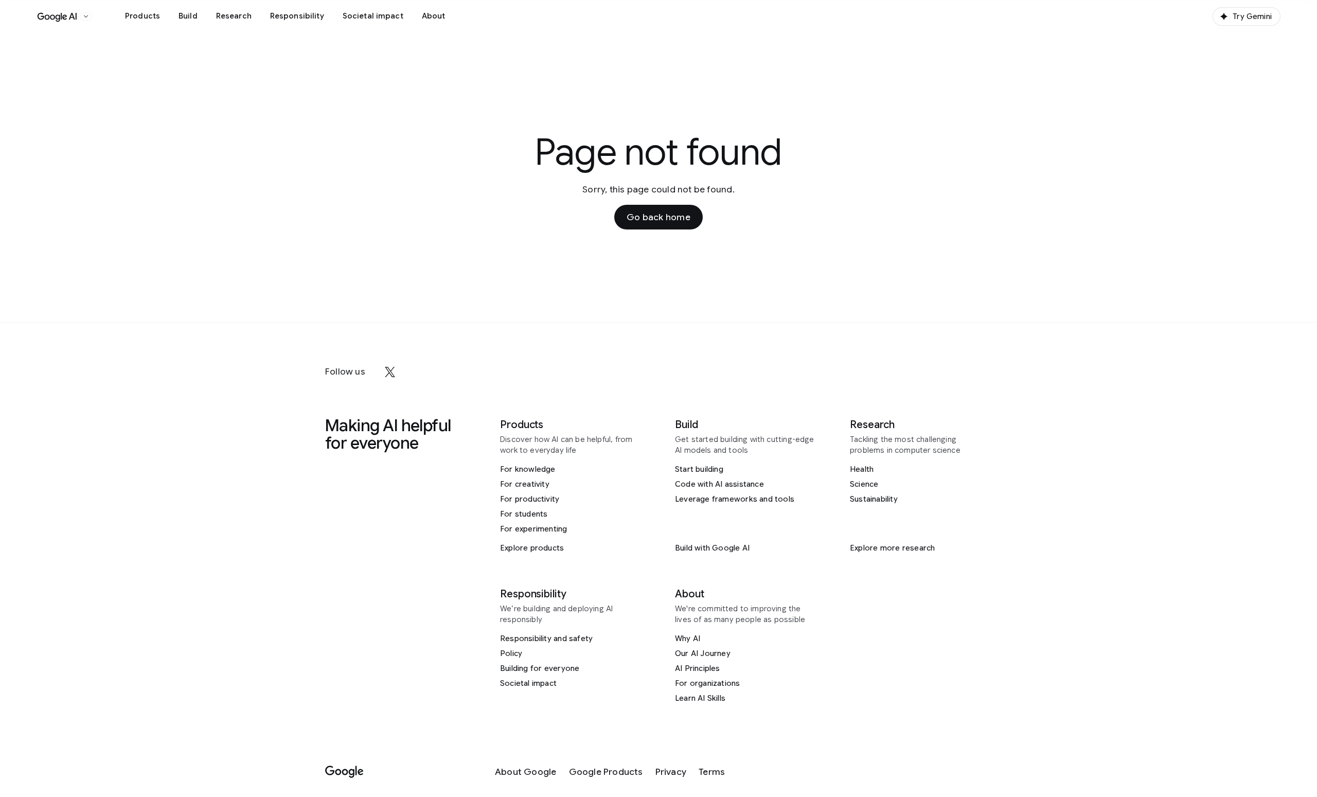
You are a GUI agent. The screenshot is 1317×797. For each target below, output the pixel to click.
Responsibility (297, 16)
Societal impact (373, 16)
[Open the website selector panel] (86, 16)
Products (142, 16)
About (434, 16)
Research (234, 16)
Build (188, 16)
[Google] (344, 772)
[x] (390, 372)
